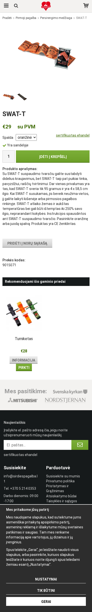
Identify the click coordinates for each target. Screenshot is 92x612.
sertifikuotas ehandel (73, 135)
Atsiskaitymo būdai (61, 496)
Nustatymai (46, 579)
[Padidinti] (46, 55)
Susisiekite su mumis (63, 476)
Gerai (46, 602)
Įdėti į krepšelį (53, 157)
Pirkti (23, 368)
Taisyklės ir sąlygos (61, 501)
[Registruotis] (79, 445)
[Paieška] (16, 6)
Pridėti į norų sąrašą (27, 243)
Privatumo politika (60, 481)
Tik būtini (46, 591)
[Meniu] (5, 6)
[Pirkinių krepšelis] (86, 6)
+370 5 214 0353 (23, 488)
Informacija (23, 360)
